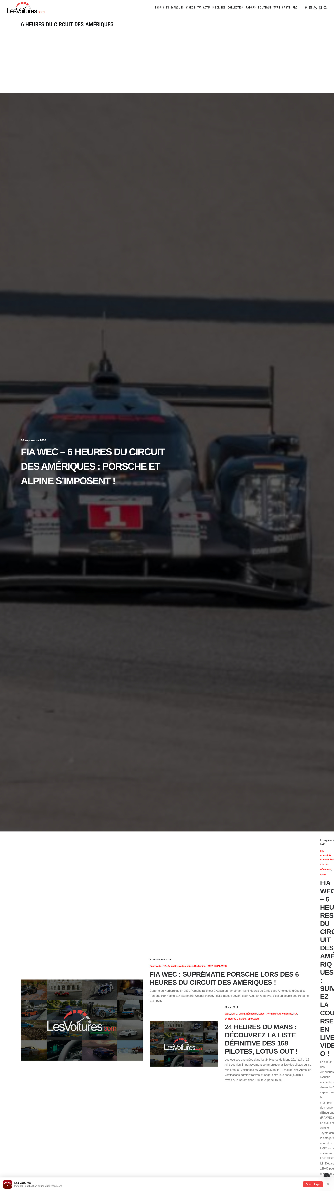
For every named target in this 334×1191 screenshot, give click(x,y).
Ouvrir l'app (313, 1184)
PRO (295, 7)
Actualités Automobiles (180, 966)
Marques (177, 7)
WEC (224, 966)
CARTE (286, 7)
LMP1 (217, 966)
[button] (305, 7)
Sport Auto (155, 966)
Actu (206, 7)
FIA (164, 966)
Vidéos (190, 7)
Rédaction (199, 966)
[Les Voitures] (25, 7)
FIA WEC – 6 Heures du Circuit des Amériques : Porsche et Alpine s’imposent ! (93, 466)
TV (199, 7)
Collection (236, 7)
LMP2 (210, 966)
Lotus (261, 1013)
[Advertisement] (167, 57)
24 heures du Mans (235, 1018)
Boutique (264, 7)
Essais (159, 7)
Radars (251, 7)
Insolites (218, 7)
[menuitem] (159, 7)
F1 (167, 7)
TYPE (277, 7)
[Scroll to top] (327, 1175)
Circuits (324, 864)
